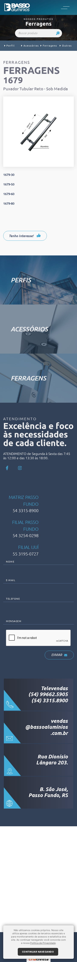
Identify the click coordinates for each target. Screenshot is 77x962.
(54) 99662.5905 (48, 694)
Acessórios (31, 45)
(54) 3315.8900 (49, 700)
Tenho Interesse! (21, 236)
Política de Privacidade (43, 943)
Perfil (10, 45)
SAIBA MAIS (42, 293)
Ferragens (50, 45)
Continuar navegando (38, 951)
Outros (67, 45)
